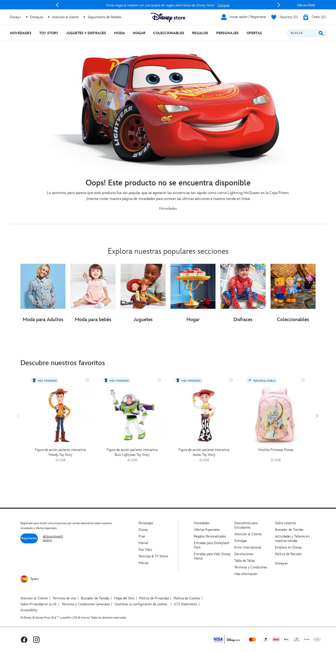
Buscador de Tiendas (289, 530)
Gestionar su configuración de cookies (141, 604)
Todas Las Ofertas (306, 4)
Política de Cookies (187, 598)
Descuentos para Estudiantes (246, 525)
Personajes (145, 523)
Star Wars (145, 550)
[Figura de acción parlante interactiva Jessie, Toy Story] (204, 415)
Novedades (201, 523)
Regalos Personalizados (210, 536)
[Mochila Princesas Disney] (276, 415)
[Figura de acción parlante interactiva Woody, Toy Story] (60, 415)
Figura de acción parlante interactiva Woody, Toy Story (60, 452)
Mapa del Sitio (124, 598)
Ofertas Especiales (207, 530)
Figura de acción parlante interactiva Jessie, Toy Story (204, 452)
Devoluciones (243, 554)
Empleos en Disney (288, 547)
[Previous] (57, 4)
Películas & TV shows (153, 556)
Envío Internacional (247, 547)
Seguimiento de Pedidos (104, 17)
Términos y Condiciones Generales (86, 604)
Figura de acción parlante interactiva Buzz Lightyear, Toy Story (132, 452)
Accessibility (28, 610)
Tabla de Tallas (244, 561)
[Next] (278, 4)
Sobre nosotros (285, 523)
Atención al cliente (65, 17)
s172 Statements (185, 604)
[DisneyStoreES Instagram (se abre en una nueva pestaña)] (36, 639)
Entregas (240, 541)
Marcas (143, 563)
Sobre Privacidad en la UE (38, 604)
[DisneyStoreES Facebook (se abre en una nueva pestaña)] (24, 639)
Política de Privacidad (154, 598)
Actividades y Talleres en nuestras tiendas (292, 538)
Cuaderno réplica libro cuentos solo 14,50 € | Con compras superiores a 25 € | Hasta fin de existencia (168, 5)
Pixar (141, 536)
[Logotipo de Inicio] (168, 17)
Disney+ (15, 17)
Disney (143, 530)
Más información (245, 574)
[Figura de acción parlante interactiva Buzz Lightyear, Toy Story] (132, 415)
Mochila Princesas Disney (275, 450)
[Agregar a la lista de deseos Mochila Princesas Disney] (303, 380)
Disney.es (36, 17)
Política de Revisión (288, 554)
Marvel (143, 543)
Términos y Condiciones (250, 567)
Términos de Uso (64, 598)
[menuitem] (20, 33)
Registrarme (29, 538)
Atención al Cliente (248, 534)
